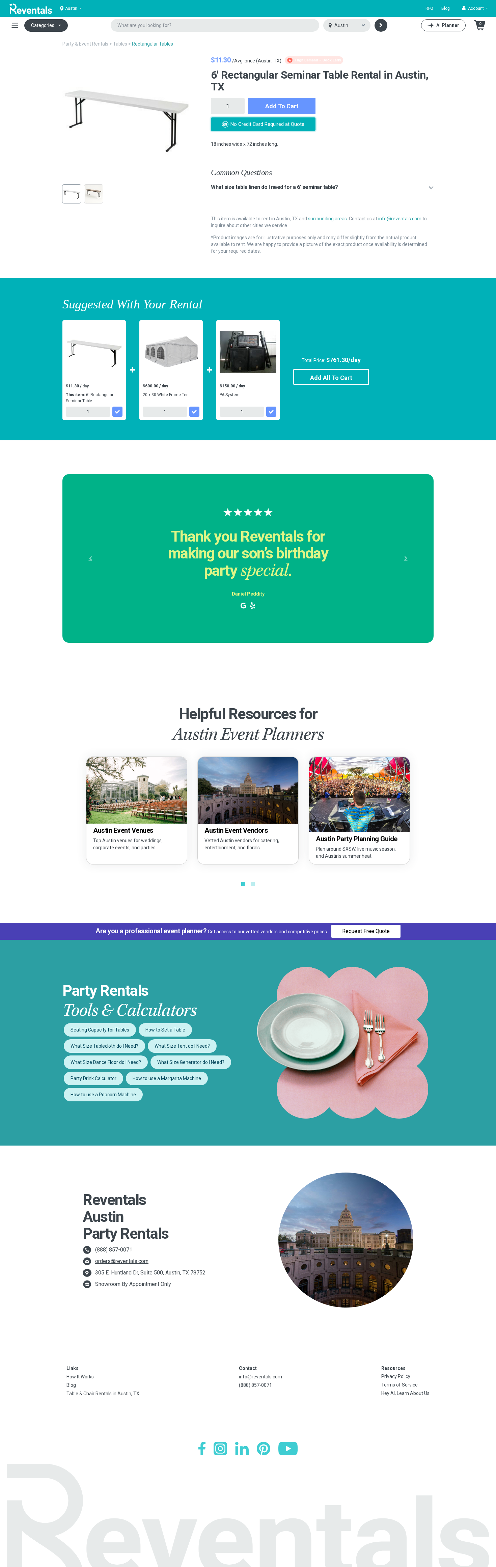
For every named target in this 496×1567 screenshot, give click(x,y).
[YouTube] (288, 1448)
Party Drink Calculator (93, 1078)
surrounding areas (327, 218)
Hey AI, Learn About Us (405, 1393)
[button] (475, 8)
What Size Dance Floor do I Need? (106, 1062)
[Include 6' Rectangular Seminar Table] (117, 412)
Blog (445, 8)
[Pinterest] (263, 1448)
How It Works (80, 1376)
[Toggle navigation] (15, 25)
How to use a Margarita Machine (167, 1078)
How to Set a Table (165, 1030)
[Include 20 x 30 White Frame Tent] (194, 412)
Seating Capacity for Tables (100, 1030)
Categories (42, 25)
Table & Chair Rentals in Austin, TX (102, 1393)
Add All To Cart (331, 377)
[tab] (322, 187)
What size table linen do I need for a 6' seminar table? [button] (274, 187)
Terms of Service (399, 1384)
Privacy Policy (395, 1376)
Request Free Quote (366, 931)
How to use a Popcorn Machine (103, 1094)
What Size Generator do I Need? (190, 1062)
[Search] (381, 25)
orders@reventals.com (121, 1261)
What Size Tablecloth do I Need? (104, 1046)
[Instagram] (220, 1448)
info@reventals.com (399, 218)
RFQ (429, 8)
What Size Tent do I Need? (182, 1046)
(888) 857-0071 (113, 1249)
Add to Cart (282, 106)
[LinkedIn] (242, 1448)
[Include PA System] (271, 412)
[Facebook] (201, 1448)
